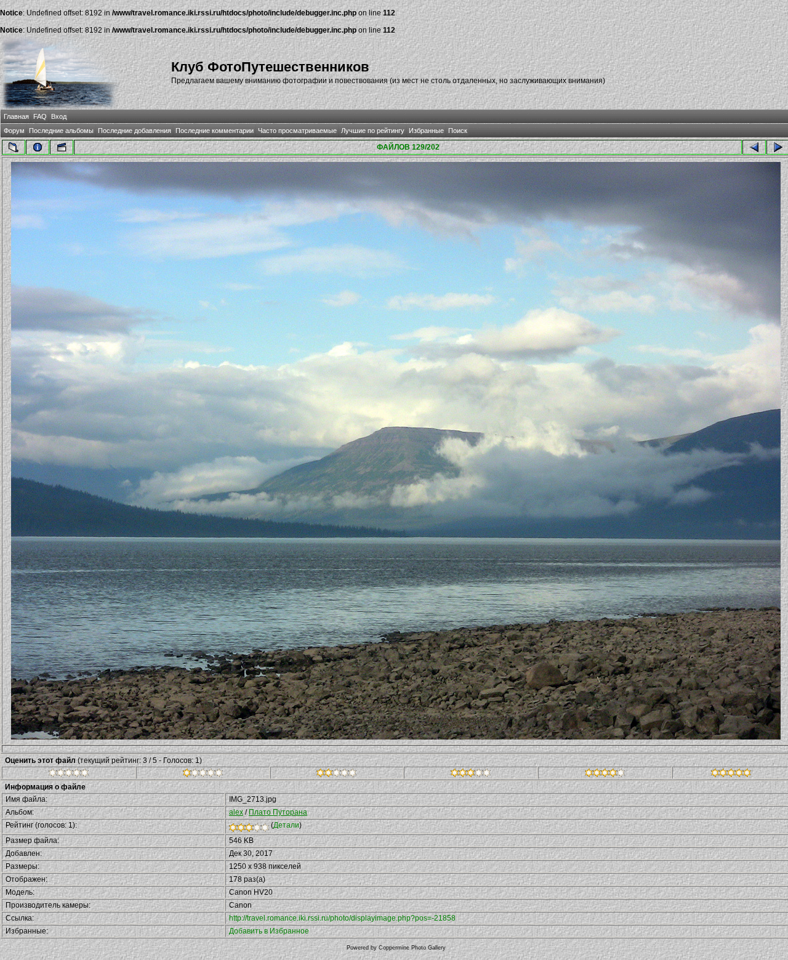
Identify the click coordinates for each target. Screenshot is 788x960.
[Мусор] (69, 774)
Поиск (457, 130)
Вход (58, 116)
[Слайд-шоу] (61, 147)
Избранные (426, 130)
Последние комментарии (214, 130)
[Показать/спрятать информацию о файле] (37, 147)
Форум (14, 130)
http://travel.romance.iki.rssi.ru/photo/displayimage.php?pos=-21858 (342, 918)
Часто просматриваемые (297, 130)
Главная (16, 116)
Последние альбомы (61, 130)
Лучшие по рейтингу (372, 130)
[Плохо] (203, 774)
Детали (286, 825)
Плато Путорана (278, 812)
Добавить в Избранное (269, 931)
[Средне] (336, 774)
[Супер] (731, 774)
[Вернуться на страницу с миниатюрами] (13, 147)
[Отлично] (605, 774)
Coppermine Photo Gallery (412, 948)
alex (236, 812)
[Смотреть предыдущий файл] (754, 147)
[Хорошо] (471, 774)
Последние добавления (134, 130)
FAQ (40, 116)
